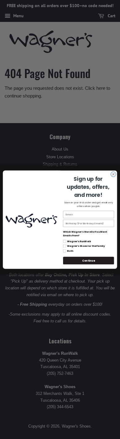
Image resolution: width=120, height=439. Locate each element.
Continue (88, 260)
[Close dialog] (113, 174)
